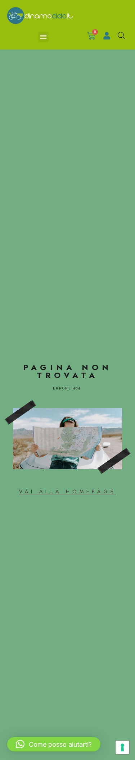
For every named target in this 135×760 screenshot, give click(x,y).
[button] (43, 37)
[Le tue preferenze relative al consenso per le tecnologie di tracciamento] (122, 747)
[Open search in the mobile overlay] (121, 35)
